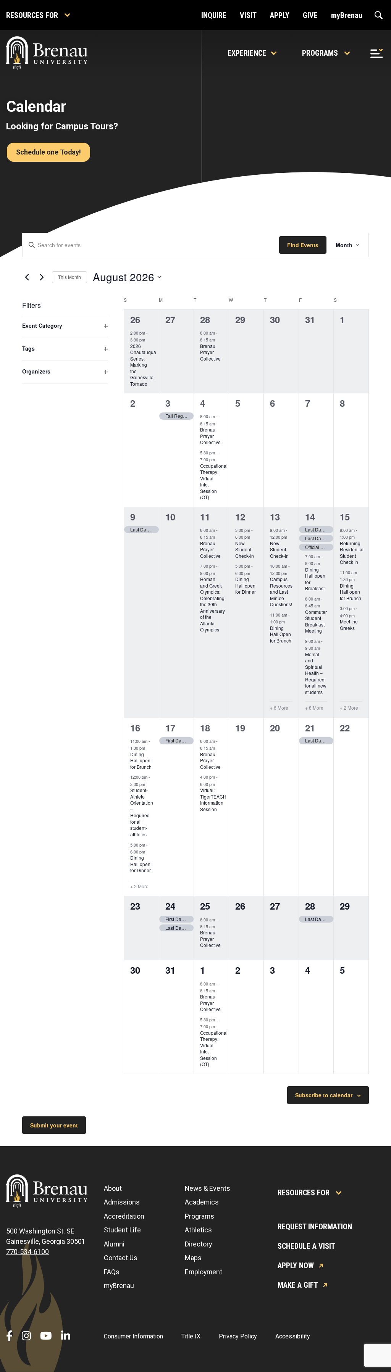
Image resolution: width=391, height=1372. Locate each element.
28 (205, 319)
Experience (247, 53)
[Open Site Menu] (376, 53)
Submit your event (54, 1125)
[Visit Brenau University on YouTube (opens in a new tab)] (46, 1336)
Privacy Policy (238, 1336)
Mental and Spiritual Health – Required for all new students (315, 673)
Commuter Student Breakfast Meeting (316, 621)
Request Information (315, 1226)
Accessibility (292, 1336)
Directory (198, 1244)
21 (310, 727)
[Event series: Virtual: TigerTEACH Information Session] (218, 784)
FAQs (112, 1272)
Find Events (302, 245)
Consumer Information (133, 1336)
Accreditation (124, 1216)
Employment (203, 1272)
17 (170, 727)
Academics (202, 1202)
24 (170, 905)
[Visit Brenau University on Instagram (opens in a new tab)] (26, 1336)
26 (135, 319)
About (113, 1188)
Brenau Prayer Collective (210, 352)
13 (275, 516)
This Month (69, 277)
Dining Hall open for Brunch (350, 591)
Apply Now (296, 1265)
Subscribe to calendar (323, 1095)
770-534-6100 (27, 1252)
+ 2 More (349, 708)
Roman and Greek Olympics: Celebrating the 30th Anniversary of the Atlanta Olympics (212, 604)
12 (240, 516)
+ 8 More (314, 708)
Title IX (190, 1336)
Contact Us (120, 1258)
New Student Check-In (244, 549)
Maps (193, 1258)
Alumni (114, 1244)
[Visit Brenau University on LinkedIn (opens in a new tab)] (65, 1336)
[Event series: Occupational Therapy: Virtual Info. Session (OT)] (218, 459)
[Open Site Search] (378, 15)
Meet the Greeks (349, 624)
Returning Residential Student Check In (352, 552)
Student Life (122, 1230)
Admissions (122, 1202)
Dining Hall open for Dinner (245, 585)
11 (205, 516)
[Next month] (41, 277)
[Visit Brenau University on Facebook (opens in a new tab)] (9, 1336)
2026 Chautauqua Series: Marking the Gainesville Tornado (143, 365)
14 (310, 516)
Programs (320, 53)
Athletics (198, 1230)
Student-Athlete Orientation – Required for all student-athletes (141, 812)
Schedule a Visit (306, 1246)
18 (205, 727)
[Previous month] (26, 277)
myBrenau (119, 1286)
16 (135, 727)
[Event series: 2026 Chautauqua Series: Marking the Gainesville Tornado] (149, 340)
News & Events (207, 1188)
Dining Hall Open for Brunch (280, 634)
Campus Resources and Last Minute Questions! (281, 591)
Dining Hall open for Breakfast (315, 579)
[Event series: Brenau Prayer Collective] (218, 340)
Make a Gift (298, 1285)
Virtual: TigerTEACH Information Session (213, 799)
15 (345, 516)
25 (205, 905)
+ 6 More (279, 708)
